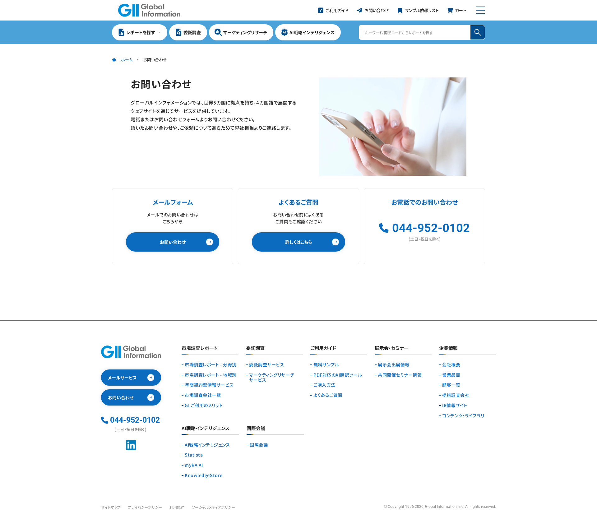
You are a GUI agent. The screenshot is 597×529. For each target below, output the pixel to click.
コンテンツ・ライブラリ (463, 415)
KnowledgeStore (204, 475)
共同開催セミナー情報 (400, 375)
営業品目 (451, 375)
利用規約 (176, 507)
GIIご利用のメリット (204, 405)
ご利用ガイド (323, 348)
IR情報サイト (454, 405)
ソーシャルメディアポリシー (213, 507)
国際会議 (259, 445)
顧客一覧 (451, 384)
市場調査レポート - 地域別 (211, 375)
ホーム (126, 60)
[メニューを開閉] (480, 10)
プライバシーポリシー (145, 507)
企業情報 (448, 348)
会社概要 (451, 364)
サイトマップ (110, 507)
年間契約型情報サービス (209, 384)
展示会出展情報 (394, 364)
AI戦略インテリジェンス (207, 445)
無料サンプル (326, 364)
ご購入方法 (324, 384)
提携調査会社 (455, 395)
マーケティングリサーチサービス (271, 377)
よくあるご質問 (327, 395)
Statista (194, 454)
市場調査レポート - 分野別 (211, 364)
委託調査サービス (266, 364)
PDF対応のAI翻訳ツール (337, 375)
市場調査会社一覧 (203, 395)
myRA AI (194, 465)
